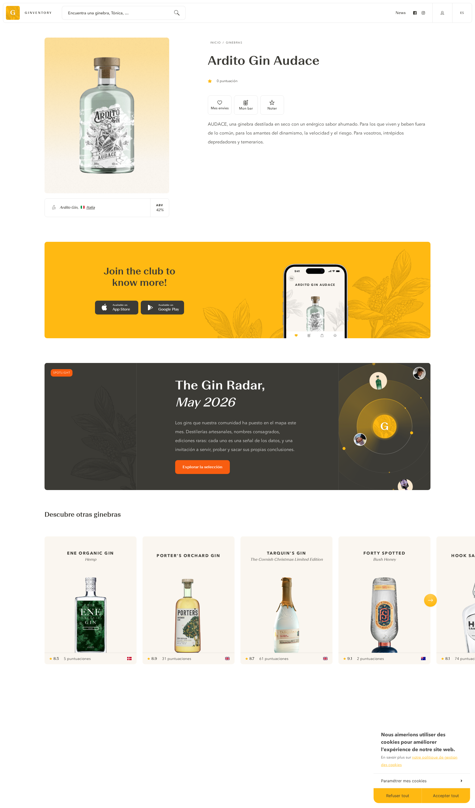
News (401, 13)
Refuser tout (397, 795)
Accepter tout (446, 795)
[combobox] (124, 13)
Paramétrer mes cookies (404, 780)
